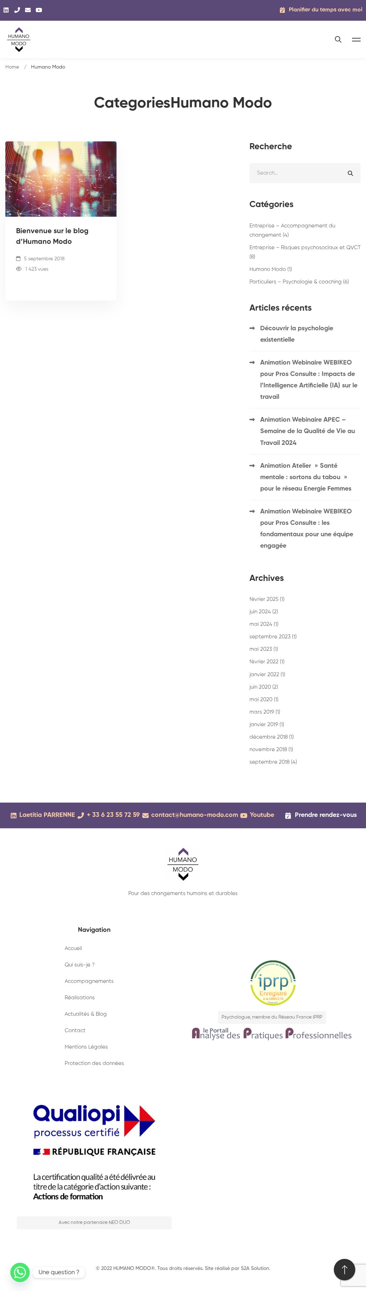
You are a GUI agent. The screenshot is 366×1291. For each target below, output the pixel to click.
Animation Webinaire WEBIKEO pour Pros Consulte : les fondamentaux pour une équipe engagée (306, 528)
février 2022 (267, 661)
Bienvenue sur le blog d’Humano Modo (52, 237)
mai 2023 (263, 649)
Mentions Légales (86, 1047)
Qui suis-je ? (80, 965)
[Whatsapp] (20, 1272)
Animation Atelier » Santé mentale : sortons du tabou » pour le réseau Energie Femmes (305, 477)
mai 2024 (263, 624)
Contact (75, 1030)
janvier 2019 (266, 724)
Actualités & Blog (86, 1014)
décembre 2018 (271, 737)
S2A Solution (255, 1268)
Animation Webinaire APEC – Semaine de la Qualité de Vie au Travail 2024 (307, 431)
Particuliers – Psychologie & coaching (299, 282)
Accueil (73, 948)
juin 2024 (263, 611)
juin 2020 (263, 687)
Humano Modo (270, 269)
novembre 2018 (271, 749)
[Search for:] (305, 173)
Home (12, 67)
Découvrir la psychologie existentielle (296, 334)
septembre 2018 (273, 762)
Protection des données (94, 1063)
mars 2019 (264, 712)
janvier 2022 (267, 674)
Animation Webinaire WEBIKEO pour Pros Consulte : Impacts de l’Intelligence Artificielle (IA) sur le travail (308, 380)
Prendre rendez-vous (326, 815)
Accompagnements (89, 981)
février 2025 (267, 599)
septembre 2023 (273, 636)
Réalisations (80, 997)
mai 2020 (263, 699)
